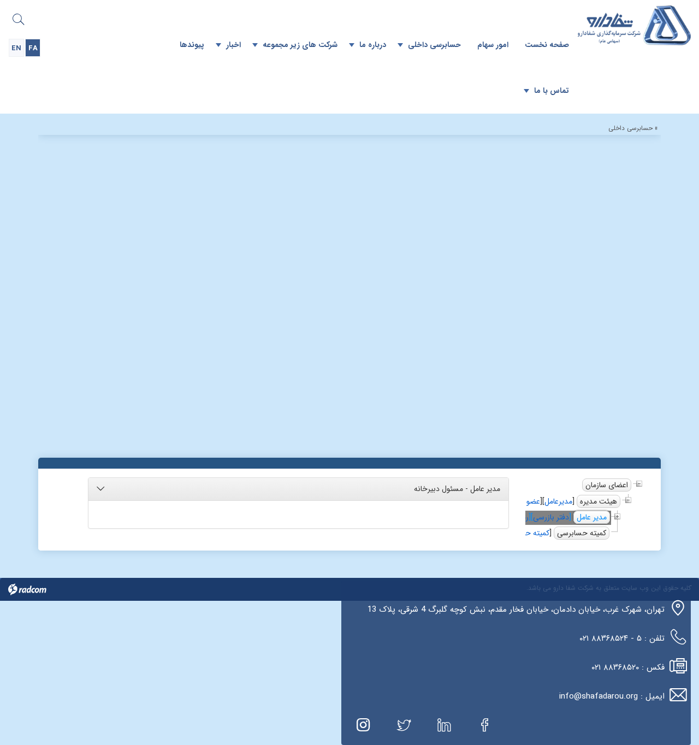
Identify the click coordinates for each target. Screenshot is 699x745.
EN (16, 48)
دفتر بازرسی (551, 517)
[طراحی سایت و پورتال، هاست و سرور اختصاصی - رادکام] (27, 589)
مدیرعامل (558, 501)
